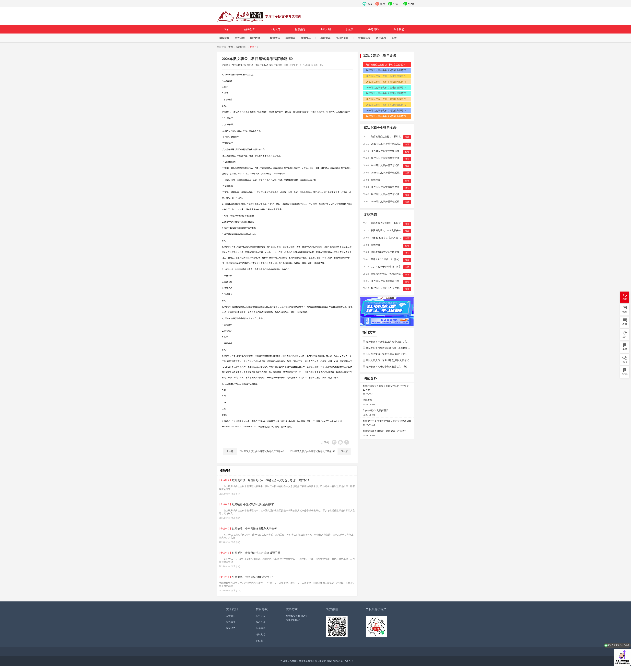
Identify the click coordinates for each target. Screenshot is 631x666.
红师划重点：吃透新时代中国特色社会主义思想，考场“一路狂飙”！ (264, 480)
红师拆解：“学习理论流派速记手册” (246, 577)
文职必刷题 (342, 37)
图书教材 (255, 37)
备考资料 (373, 29)
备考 (394, 37)
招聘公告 (249, 29)
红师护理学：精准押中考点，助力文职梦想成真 (387, 420)
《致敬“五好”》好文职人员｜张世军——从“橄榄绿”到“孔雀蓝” (402, 237)
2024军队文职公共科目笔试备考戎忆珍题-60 (261, 451)
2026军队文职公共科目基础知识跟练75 (386, 76)
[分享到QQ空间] (346, 442)
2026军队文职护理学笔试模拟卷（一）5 (391, 194)
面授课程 (240, 37)
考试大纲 (325, 29)
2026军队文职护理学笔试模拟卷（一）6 (391, 187)
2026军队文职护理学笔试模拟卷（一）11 (392, 143)
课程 (624, 312)
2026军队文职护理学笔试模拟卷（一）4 (391, 201)
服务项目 (230, 622)
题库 (624, 337)
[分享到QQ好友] (340, 442)
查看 (407, 137)
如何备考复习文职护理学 (375, 410)
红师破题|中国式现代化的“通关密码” (246, 504)
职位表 (349, 29)
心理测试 (325, 37)
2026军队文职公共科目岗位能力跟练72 (386, 110)
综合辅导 (240, 47)
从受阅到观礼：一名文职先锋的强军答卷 (391, 230)
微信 (624, 362)
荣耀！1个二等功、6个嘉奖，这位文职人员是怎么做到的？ (401, 259)
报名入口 (275, 29)
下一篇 (344, 451)
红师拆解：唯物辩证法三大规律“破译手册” (250, 552)
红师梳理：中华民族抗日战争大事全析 (248, 528)
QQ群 (625, 374)
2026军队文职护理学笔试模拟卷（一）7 (391, 172)
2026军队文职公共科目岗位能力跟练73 (386, 99)
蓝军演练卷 (364, 37)
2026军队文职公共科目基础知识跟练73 (386, 93)
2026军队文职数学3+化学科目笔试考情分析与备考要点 (399, 288)
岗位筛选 (290, 37)
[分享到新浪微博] (334, 442)
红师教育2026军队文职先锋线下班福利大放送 (394, 252)
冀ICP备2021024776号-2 (340, 661)
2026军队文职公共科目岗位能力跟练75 (386, 70)
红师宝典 (306, 37)
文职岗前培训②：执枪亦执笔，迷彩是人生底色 (395, 273)
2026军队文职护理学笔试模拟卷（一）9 (391, 158)
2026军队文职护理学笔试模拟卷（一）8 (391, 165)
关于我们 (399, 29)
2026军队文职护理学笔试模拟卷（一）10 (392, 151)
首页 (227, 29)
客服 (624, 299)
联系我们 (230, 628)
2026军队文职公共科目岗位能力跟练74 (386, 81)
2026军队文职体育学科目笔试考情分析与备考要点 (396, 281)
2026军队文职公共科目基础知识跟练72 (386, 104)
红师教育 (375, 180)
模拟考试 (275, 37)
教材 (624, 324)
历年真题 (381, 37)
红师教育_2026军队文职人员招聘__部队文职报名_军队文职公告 (240, 16)
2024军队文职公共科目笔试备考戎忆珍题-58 (312, 451)
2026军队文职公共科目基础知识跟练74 (386, 87)
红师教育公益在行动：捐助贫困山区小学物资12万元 (388, 64)
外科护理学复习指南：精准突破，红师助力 (385, 431)
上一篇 (229, 451)
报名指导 (300, 29)
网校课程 (224, 37)
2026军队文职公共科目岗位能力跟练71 (386, 116)
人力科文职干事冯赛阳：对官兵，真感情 (391, 266)
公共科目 (252, 47)
